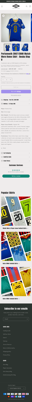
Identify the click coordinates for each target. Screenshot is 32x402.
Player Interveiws (7, 368)
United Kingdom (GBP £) (15, 388)
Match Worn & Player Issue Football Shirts (15, 228)
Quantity (3, 76)
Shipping (8, 71)
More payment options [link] (16, 95)
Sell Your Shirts (7, 334)
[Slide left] (1, 47)
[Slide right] (30, 47)
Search (5, 337)
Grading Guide (6, 330)
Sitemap (5, 341)
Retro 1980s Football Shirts (10, 299)
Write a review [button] (16, 176)
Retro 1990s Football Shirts (10, 263)
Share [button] (4, 148)
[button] (2, 6)
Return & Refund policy (9, 348)
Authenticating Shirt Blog (9, 375)
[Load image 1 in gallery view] (7, 47)
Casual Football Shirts (14, 399)
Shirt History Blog (7, 371)
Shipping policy (7, 351)
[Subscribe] (27, 319)
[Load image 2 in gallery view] (16, 47)
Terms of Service (7, 344)
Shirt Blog (5, 364)
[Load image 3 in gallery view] (24, 47)
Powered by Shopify (21, 399)
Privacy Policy (6, 355)
